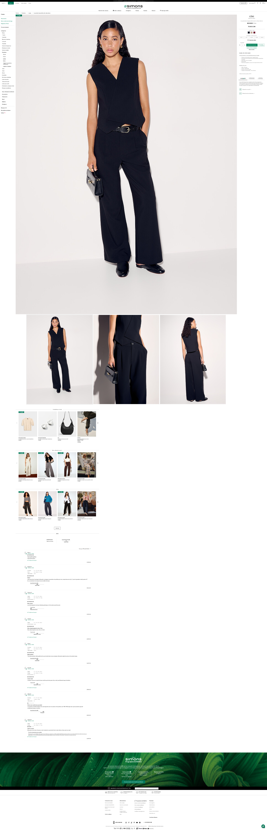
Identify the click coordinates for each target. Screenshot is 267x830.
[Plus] (245, 45)
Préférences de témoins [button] (131, 826)
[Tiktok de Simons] (131, 822)
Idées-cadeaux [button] (117, 10)
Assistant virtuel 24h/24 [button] (109, 804)
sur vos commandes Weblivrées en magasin (126, 774)
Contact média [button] (107, 810)
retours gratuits (141, 0)
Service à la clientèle (109, 802)
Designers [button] (128, 10)
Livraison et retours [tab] (260, 78)
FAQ (120, 814)
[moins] (240, 45)
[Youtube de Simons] (137, 822)
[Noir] (249, 32)
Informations (123, 800)
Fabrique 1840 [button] (164, 10)
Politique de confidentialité (140, 826)
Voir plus (57, 528)
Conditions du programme (139, 811)
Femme (3, 14)
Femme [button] (137, 10)
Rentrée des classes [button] (103, 10)
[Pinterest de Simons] (134, 822)
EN (146, 826)
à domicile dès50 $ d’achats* (143, 773)
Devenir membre (140, 803)
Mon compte (251, 3)
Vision (30, 3)
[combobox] (85, 548)
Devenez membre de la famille (133, 781)
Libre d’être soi (152, 813)
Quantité (242, 42)
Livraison (121, 807)
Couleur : (252, 30)
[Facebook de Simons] (129, 822)
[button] (243, 3)
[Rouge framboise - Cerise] (254, 32)
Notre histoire (152, 804)
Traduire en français (33, 560)
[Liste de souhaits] (257, 3)
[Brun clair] (251, 32)
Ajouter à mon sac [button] (252, 45)
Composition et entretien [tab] (251, 78)
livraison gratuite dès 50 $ (129, 0)
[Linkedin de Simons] (139, 822)
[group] (28, 427)
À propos (151, 800)
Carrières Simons (153, 817)
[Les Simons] (133, 758)
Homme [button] (145, 10)
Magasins (11, 3)
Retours (121, 809)
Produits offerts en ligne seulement (123, 812)
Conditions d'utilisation (118, 826)
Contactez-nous (109, 800)
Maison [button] (153, 10)
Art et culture (151, 807)
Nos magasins (152, 802)
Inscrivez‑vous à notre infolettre (121, 788)
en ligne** (159, 772)
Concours (139, 807)
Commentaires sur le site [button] (110, 826)
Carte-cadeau (23, 3)
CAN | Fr (3, 3)
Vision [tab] (243, 78)
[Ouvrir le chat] (263, 826)
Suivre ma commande (124, 804)
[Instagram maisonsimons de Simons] (126, 822)
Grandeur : (252, 35)
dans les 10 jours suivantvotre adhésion (109, 774)
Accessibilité (125, 826)
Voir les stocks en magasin (252, 47)
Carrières (17, 3)
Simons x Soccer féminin (154, 811)
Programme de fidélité (133, 762)
